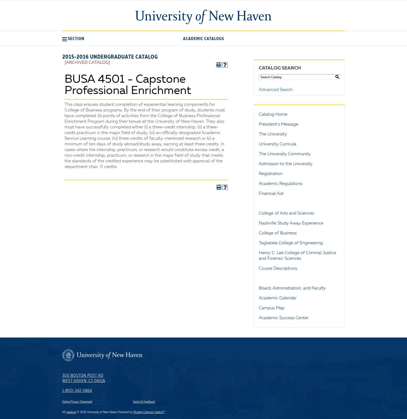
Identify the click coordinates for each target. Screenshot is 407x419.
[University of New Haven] (203, 17)
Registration (270, 174)
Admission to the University (286, 164)
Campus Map (272, 308)
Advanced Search (276, 90)
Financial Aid (271, 193)
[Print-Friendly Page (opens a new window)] (218, 64)
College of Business (278, 233)
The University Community (285, 154)
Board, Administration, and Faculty (292, 288)
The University (273, 134)
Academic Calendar (278, 298)
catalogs (71, 412)
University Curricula (277, 144)
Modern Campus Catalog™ (149, 412)
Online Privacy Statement (77, 401)
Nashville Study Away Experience (291, 223)
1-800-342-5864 (77, 391)
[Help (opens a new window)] (225, 64)
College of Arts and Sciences (286, 213)
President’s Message (278, 124)
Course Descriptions (278, 268)
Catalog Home (273, 114)
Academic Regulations (280, 184)
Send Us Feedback (144, 401)
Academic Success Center (284, 318)
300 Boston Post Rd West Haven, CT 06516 (83, 378)
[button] (73, 39)
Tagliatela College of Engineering (291, 243)
